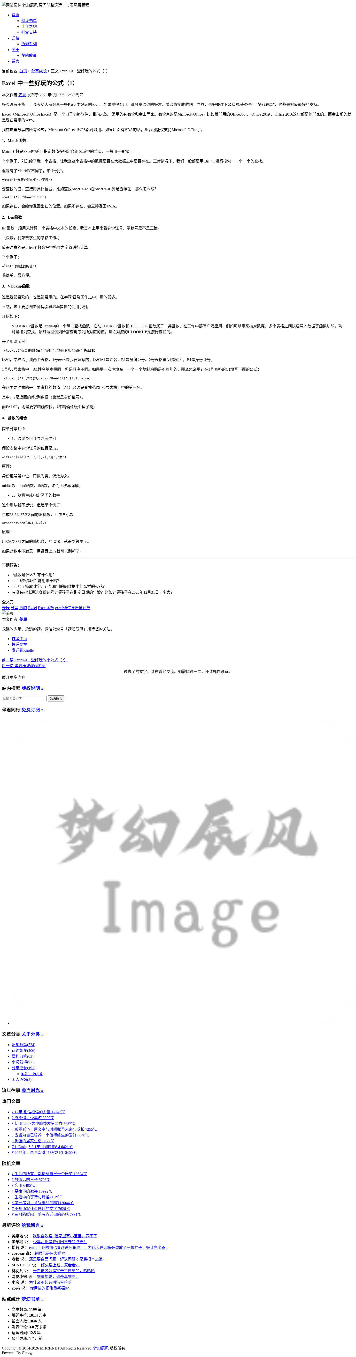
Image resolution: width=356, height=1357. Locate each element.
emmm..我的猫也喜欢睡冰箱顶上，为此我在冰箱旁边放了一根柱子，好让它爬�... (98, 1248)
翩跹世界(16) (32, 1074)
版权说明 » (33, 688)
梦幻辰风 (30, 5)
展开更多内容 (13, 677)
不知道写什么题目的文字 (41, 1209)
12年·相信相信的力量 (38, 1112)
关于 (15, 50)
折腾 (23, 608)
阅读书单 (29, 21)
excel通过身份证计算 (72, 608)
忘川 (23, 1185)
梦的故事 (29, 55)
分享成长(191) (23, 1068)
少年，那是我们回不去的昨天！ (60, 1242)
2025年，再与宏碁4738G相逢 (44, 1152)
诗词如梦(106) (23, 1050)
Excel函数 (46, 608)
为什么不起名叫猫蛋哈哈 (50, 1282)
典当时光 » (33, 1090)
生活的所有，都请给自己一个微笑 (49, 1174)
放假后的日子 (31, 1180)
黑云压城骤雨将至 (24, 666)
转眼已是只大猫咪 (49, 1253)
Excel (32, 608)
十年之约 (29, 26)
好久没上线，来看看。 (60, 1265)
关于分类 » (33, 1034)
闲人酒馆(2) (21, 1079)
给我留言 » (33, 1225)
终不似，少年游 (33, 1118)
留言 (15, 61)
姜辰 (22, 95)
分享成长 (39, 71)
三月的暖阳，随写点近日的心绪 (46, 1214)
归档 (15, 38)
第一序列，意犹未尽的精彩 (43, 1203)
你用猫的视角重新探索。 (51, 1288)
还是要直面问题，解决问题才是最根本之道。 (68, 1259)
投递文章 (19, 644)
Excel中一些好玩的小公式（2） (35, 660)
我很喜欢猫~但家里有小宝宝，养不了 (65, 1236)
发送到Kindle (23, 650)
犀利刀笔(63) (22, 1056)
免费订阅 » (33, 709)
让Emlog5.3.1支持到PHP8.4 (42, 1147)
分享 (14, 608)
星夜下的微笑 (32, 1191)
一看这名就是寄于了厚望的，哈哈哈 (64, 1271)
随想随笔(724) (23, 1045)
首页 (15, 15)
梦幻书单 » (33, 1299)
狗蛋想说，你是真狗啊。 (58, 1277)
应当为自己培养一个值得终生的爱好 (50, 1135)
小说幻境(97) (22, 1062)
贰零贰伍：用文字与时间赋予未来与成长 (54, 1129)
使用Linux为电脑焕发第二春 (43, 1123)
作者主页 (19, 639)
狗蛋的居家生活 (33, 1141)
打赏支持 (29, 32)
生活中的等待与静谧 (37, 1197)
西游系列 (29, 44)
